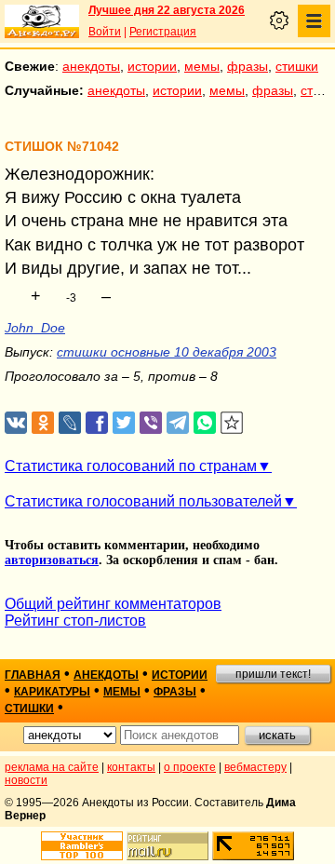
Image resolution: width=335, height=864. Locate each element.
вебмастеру (255, 767)
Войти (104, 31)
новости (26, 780)
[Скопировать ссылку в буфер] (232, 423)
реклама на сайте (52, 767)
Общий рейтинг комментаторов (113, 604)
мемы (202, 66)
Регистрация (162, 31)
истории (152, 66)
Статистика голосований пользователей (143, 501)
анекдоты (91, 66)
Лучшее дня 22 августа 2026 (166, 10)
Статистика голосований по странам (131, 466)
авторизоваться (52, 560)
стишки (296, 66)
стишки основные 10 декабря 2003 (166, 351)
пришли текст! (273, 674)
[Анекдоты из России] (42, 21)
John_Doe (35, 327)
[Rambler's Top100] (82, 845)
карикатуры (52, 691)
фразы (247, 66)
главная (32, 675)
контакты (131, 767)
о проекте (190, 767)
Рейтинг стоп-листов (75, 620)
